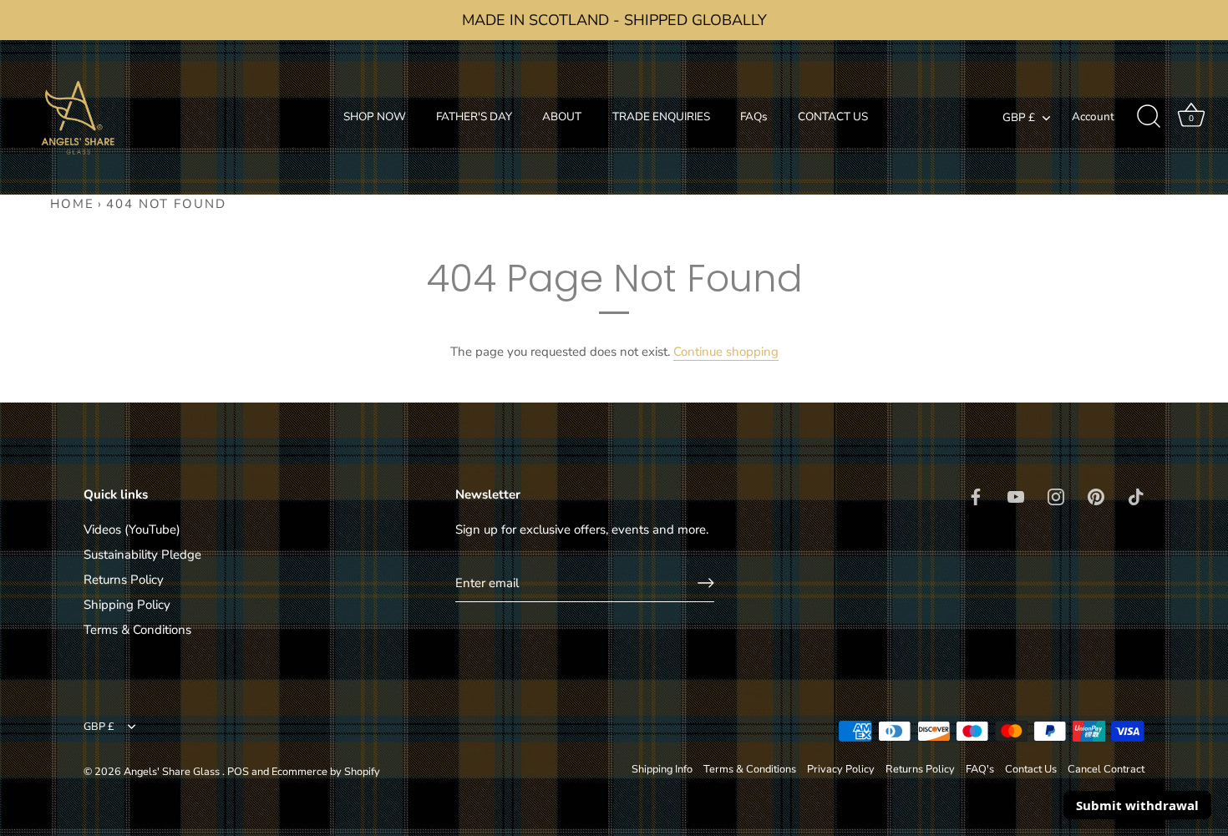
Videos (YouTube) (132, 529)
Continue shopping (726, 351)
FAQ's (980, 769)
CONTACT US (833, 116)
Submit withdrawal (1137, 805)
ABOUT (561, 116)
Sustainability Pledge (142, 554)
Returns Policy (124, 579)
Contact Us (1031, 769)
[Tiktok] (1136, 495)
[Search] (1148, 117)
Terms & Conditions (137, 629)
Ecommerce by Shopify (325, 771)
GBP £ (1018, 118)
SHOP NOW (374, 116)
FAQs (754, 116)
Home (72, 203)
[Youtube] (1015, 495)
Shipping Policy (127, 604)
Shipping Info (662, 769)
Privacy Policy (841, 769)
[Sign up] (706, 583)
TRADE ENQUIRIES (661, 116)
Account (1093, 116)
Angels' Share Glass (173, 771)
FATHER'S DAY (474, 116)
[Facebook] (975, 495)
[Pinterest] (1096, 495)
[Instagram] (1056, 495)
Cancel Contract (1106, 769)
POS (238, 771)
